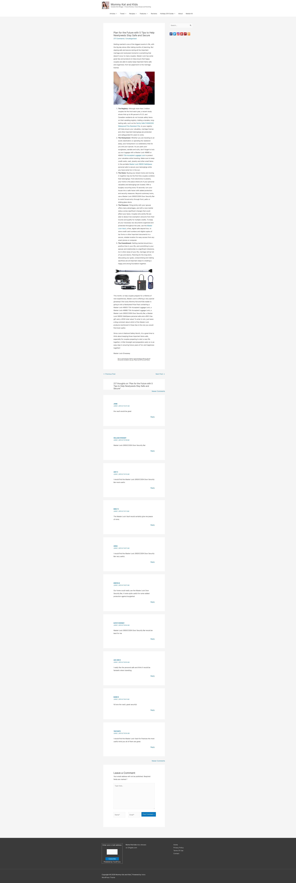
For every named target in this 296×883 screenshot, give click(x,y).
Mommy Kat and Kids (124, 4)
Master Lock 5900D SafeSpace (140, 164)
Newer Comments (158, 391)
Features (143, 14)
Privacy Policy (178, 848)
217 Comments (119, 39)
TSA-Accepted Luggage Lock (134, 155)
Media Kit (189, 14)
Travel (122, 14)
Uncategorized (131, 39)
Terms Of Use (178, 851)
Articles (112, 14)
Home (175, 845)
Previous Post (109, 374)
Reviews (154, 14)
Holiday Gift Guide (167, 14)
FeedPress (117, 862)
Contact (176, 853)
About (180, 14)
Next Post (160, 374)
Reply (153, 417)
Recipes (132, 14)
